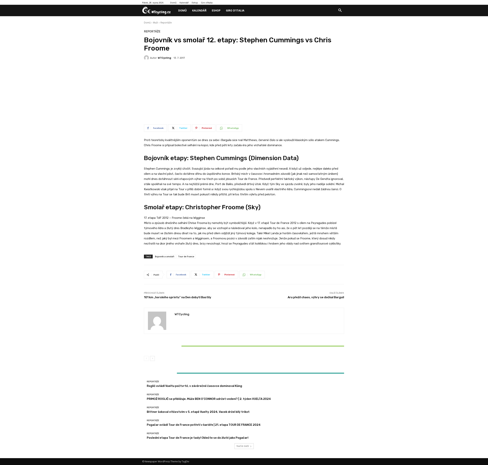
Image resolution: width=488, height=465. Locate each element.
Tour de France (186, 256)
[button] (340, 10)
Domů (147, 22)
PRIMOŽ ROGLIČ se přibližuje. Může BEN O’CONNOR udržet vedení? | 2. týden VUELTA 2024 (209, 399)
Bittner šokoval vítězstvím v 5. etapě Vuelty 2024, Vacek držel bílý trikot (177, 345)
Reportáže (166, 22)
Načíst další (243, 446)
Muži (155, 22)
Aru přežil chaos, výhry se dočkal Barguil (316, 297)
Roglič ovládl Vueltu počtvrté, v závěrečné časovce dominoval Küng (194, 386)
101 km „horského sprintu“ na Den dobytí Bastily (177, 297)
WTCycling (164, 58)
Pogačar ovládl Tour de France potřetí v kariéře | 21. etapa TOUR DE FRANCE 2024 (204, 425)
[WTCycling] (147, 57)
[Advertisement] (244, 93)
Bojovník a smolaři (164, 256)
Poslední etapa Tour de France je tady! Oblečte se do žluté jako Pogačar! (197, 437)
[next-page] (152, 358)
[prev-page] (146, 358)
